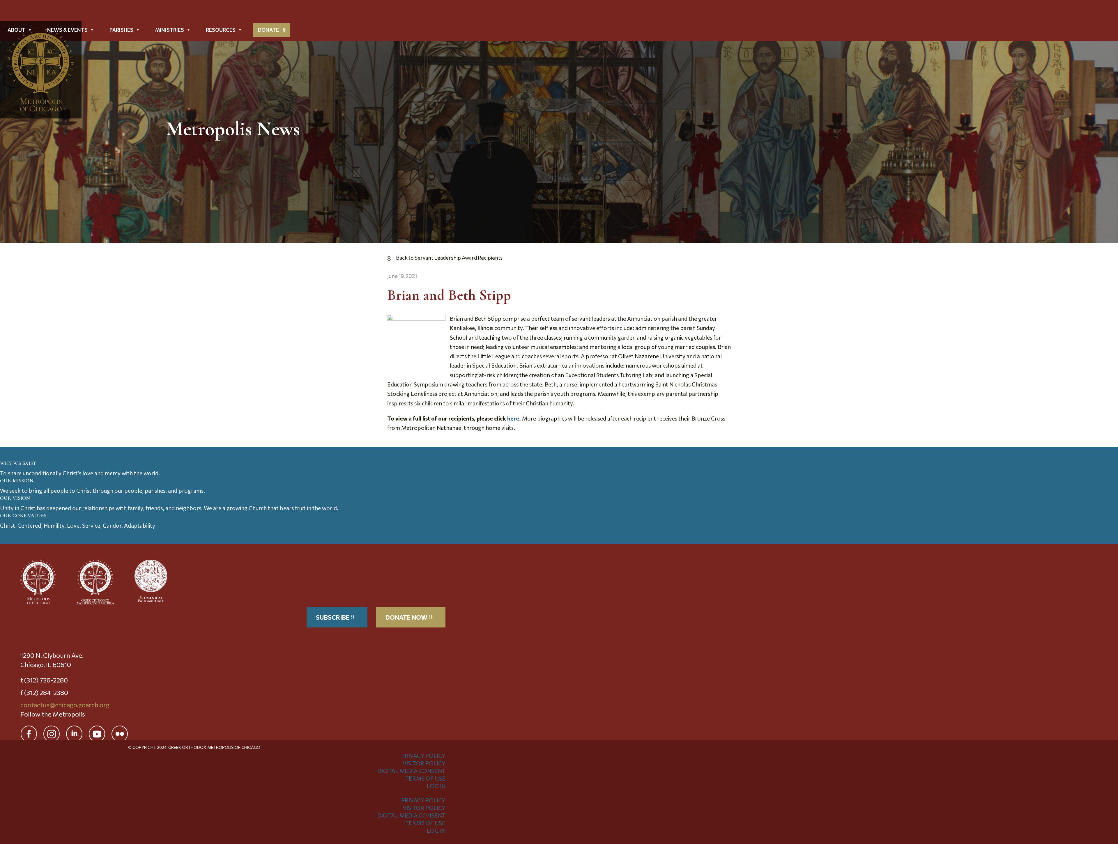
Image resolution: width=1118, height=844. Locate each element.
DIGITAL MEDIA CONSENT (411, 770)
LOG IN (436, 786)
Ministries (169, 30)
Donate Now (406, 617)
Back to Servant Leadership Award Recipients (449, 257)
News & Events (67, 30)
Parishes (121, 30)
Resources (221, 30)
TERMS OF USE (425, 778)
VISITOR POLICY (424, 763)
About (16, 30)
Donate (268, 30)
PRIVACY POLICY (423, 755)
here (513, 418)
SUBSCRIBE (332, 617)
